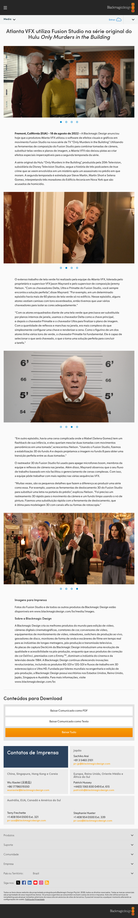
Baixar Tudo (69, 732)
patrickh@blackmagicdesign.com (93, 790)
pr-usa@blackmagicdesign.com (26, 820)
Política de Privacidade (35, 899)
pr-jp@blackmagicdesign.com (91, 763)
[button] (61, 122)
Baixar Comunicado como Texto (69, 721)
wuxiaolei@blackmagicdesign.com (28, 790)
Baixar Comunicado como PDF (69, 710)
